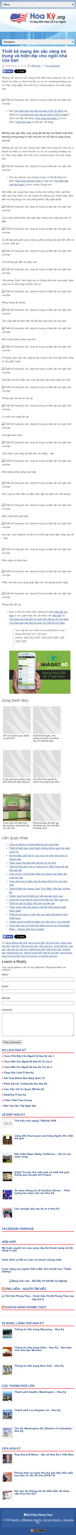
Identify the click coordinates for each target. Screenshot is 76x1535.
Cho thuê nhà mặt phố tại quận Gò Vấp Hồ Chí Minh (37, 623)
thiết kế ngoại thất (33, 953)
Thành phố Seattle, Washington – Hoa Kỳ (40, 1391)
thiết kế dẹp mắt (37, 949)
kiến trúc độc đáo (29, 946)
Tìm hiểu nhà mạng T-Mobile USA (35, 1120)
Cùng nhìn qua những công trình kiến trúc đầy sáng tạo (38, 899)
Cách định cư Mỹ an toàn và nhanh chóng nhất (31, 1259)
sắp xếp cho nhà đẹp (17, 949)
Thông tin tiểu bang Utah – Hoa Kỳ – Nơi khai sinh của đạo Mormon (43, 1349)
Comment (7, 1010)
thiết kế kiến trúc (15, 953)
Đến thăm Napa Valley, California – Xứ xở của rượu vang (42, 1155)
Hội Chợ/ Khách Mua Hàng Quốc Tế (24, 1078)
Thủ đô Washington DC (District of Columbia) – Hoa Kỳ (44, 1429)
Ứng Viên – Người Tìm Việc (25, 1288)
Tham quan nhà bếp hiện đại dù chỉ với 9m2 (32, 863)
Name (6, 974)
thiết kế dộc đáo (54, 949)
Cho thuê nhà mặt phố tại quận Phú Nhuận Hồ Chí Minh (39, 619)
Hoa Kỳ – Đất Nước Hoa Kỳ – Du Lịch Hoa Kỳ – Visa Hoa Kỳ (42, 1521)
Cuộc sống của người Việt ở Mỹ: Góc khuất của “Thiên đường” (36, 1270)
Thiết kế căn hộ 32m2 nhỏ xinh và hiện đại (32, 903)
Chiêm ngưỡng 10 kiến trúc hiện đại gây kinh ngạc (36, 896)
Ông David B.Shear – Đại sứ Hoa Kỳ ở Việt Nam (43, 1454)
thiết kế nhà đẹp (51, 953)
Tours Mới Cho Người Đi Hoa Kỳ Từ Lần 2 (28, 1061)
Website (6, 998)
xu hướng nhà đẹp (48, 956)
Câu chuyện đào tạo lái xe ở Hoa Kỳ (37, 1208)
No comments (53, 66)
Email (5, 986)
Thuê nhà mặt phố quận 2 (28, 181)
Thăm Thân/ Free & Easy (18, 1100)
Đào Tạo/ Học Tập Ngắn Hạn (20, 1105)
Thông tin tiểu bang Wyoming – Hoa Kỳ (39, 1329)
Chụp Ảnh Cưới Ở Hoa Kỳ (19, 1072)
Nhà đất (57, 615)
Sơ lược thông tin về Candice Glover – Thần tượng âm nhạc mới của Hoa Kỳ (42, 1191)
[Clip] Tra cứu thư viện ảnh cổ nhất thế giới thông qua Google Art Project (41, 1173)
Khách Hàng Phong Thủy (25, 1307)
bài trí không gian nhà (16, 943)
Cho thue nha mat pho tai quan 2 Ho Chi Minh (43, 114)
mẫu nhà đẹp (45, 946)
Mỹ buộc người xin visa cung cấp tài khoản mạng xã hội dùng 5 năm (37, 1249)
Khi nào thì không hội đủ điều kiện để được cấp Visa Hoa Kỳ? (42, 1492)
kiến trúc (15, 946)
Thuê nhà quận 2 (24, 122)
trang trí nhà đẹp (29, 956)
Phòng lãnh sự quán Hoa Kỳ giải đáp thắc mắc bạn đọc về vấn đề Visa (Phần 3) (43, 1474)
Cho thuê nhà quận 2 (47, 118)
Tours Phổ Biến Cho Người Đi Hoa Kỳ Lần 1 (29, 1056)
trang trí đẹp (66, 953)
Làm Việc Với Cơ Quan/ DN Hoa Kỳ (24, 1089)
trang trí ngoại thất (11, 956)
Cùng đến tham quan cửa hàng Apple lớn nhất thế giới (43, 1137)
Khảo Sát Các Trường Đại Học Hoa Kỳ (25, 1083)
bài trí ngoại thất (36, 943)
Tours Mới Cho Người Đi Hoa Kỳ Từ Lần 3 (28, 1067)
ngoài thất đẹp (60, 946)
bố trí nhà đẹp (52, 943)
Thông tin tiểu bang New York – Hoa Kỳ (39, 1365)
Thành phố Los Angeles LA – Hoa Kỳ (37, 1410)
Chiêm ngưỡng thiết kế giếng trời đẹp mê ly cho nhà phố (39, 921)
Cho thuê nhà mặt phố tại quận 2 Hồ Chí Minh (38, 111)
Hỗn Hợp (36, 66)
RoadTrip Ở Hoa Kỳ (15, 1094)
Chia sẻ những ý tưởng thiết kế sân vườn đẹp (34, 844)
